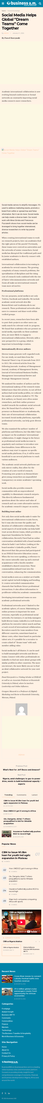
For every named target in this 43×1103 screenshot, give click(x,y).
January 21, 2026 (18, 33)
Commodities (7, 1021)
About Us (5, 1050)
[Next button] (39, 941)
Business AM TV (8, 1015)
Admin (6, 33)
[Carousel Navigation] (37, 941)
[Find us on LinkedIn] (9, 1093)
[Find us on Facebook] (2, 1093)
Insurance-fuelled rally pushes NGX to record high (27, 832)
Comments (6, 1018)
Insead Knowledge (14, 11)
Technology (6, 1030)
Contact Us (6, 1053)
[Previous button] (36, 941)
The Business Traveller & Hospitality (16, 1033)
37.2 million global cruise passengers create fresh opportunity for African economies (25, 992)
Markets (5, 1027)
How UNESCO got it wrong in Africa (20, 811)
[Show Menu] (3, 3)
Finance (5, 1024)
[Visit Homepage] (21, 3)
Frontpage (6, 1009)
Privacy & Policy (8, 1056)
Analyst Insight (7, 1012)
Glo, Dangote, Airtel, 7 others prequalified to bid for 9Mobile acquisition (18, 821)
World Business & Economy (13, 1036)
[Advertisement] (21, 62)
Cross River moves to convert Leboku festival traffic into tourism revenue (27, 978)
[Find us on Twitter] (5, 1093)
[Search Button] (40, 3)
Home (4, 11)
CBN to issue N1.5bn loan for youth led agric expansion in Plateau (21, 802)
